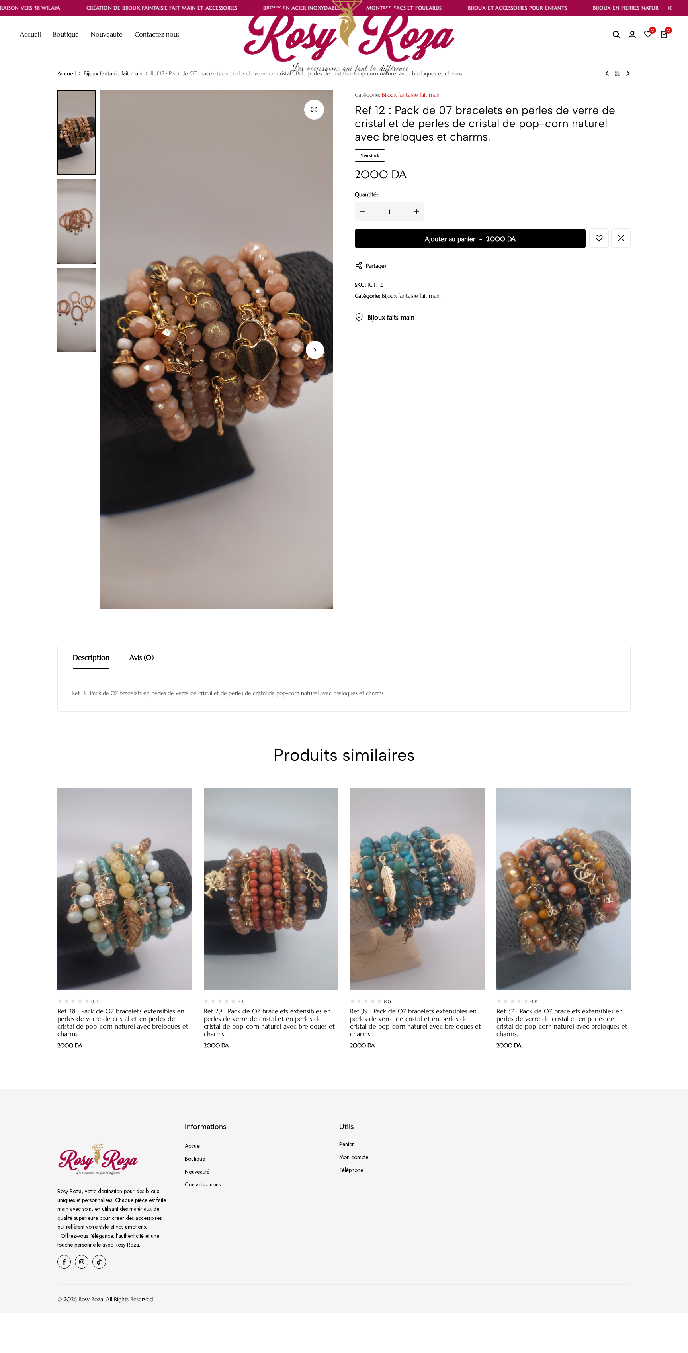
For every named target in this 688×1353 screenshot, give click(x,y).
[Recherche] (616, 35)
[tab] (91, 657)
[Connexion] (632, 35)
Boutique (66, 34)
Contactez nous (157, 34)
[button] (648, 35)
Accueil (30, 34)
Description (91, 657)
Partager (376, 265)
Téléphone (351, 1170)
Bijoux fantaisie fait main (113, 73)
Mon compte (353, 1157)
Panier (346, 1144)
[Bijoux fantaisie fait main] (617, 73)
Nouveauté (107, 34)
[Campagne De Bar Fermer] (673, 8)
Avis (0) (141, 657)
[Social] (64, 1262)
